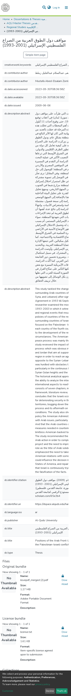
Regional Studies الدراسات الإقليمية (23, 27)
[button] (49, 8)
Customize (7, 691)
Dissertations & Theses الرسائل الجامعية (30, 19)
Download (65, 582)
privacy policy (43, 684)
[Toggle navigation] (66, 7)
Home (6, 19)
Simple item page (35, 55)
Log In (56, 7)
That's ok (62, 691)
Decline (50, 691)
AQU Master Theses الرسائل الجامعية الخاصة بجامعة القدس (23, 23)
